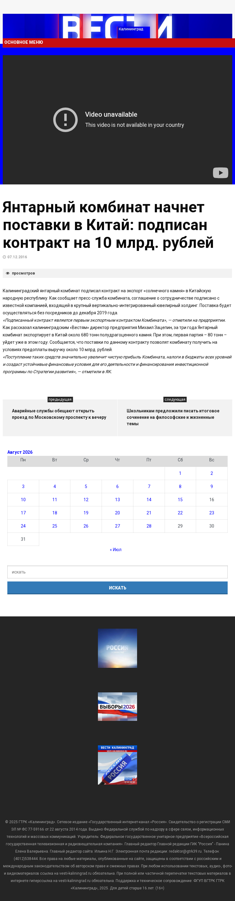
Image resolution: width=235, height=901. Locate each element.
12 (86, 499)
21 (149, 512)
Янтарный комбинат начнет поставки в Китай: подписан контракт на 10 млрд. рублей (108, 225)
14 (149, 499)
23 (211, 512)
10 (23, 499)
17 (23, 512)
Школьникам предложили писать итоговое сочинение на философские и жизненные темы (173, 417)
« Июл (115, 549)
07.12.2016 (17, 257)
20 (117, 512)
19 (86, 512)
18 (54, 512)
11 (54, 499)
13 (117, 499)
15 (180, 499)
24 (23, 526)
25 (54, 526)
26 (86, 526)
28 (149, 526)
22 (180, 512)
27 (117, 526)
